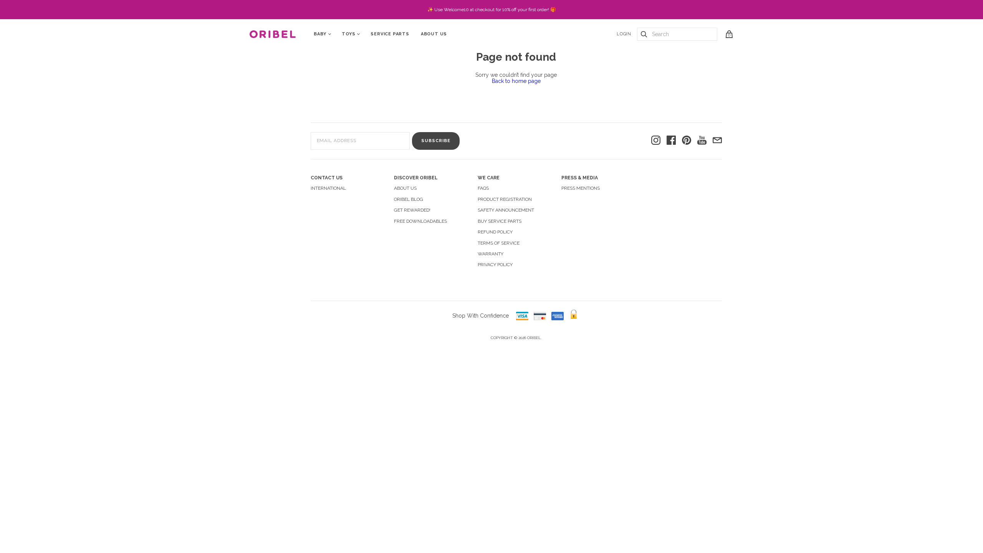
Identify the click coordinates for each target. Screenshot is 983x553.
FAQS (483, 188)
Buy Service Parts (499, 221)
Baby (320, 33)
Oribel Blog (408, 199)
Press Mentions (580, 188)
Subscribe (435, 140)
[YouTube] (702, 141)
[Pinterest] (686, 141)
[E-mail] (717, 141)
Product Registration (505, 199)
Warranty (490, 254)
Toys (348, 33)
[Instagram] (655, 141)
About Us (434, 33)
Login (624, 33)
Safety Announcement (506, 210)
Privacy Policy (495, 264)
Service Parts (390, 33)
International (328, 188)
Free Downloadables (420, 221)
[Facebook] (671, 141)
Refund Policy (495, 232)
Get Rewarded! (412, 210)
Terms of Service (499, 243)
